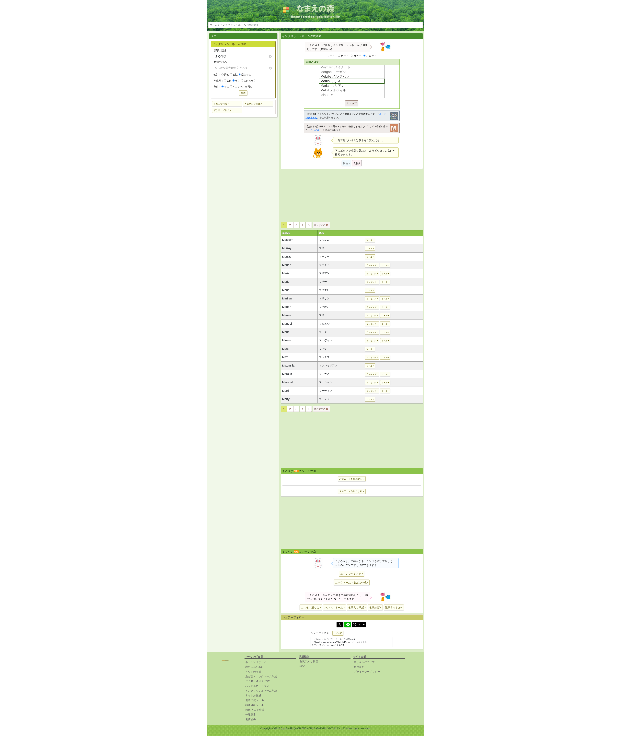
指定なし (246, 74)
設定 (302, 666)
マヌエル (324, 323)
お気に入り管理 (309, 661)
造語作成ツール (254, 700)
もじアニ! (315, 130)
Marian (286, 273)
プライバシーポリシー (367, 671)
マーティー (325, 399)
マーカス (324, 373)
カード (345, 55)
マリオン (324, 306)
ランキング (371, 265)
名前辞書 (250, 719)
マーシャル (325, 382)
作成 (243, 93)
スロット (371, 55)
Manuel (287, 323)
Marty (286, 399)
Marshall (287, 382)
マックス (324, 357)
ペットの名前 (253, 671)
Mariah (286, 265)
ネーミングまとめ (255, 662)
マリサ (323, 315)
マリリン (324, 298)
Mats (285, 348)
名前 (229, 80)
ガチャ (357, 55)
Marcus (287, 374)
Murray (286, 248)
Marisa (286, 315)
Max (285, 357)
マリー (323, 248)
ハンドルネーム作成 (257, 686)
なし (226, 86)
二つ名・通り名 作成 (257, 681)
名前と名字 (250, 80)
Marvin (286, 340)
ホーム (213, 25)
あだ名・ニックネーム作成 (261, 676)
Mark (285, 332)
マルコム (324, 239)
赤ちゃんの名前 (254, 666)
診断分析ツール (254, 705)
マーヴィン (325, 340)
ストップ (351, 103)
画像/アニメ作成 (254, 709)
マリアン (324, 273)
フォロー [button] (361, 624)
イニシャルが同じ (242, 86)
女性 (235, 74)
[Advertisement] (243, 171)
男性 (226, 74)
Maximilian (289, 365)
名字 (237, 80)
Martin (286, 390)
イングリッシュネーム (233, 25)
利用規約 (359, 666)
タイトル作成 (253, 695)
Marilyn (287, 298)
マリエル (324, 290)
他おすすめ (320, 225)
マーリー (324, 256)
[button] (227, 103)
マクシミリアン (328, 365)
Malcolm (287, 239)
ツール (369, 240)
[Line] (347, 624)
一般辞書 (250, 714)
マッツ (323, 348)
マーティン (325, 390)
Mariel (286, 290)
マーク (323, 332)
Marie (286, 281)
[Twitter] (340, 624)
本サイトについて (364, 662)
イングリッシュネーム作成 (261, 690)
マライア (324, 264)
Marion (286, 307)
